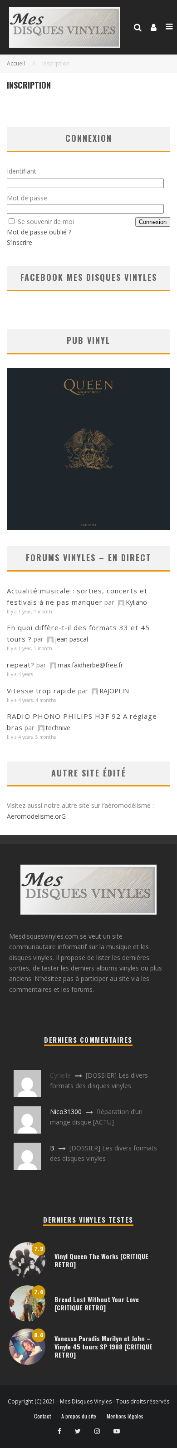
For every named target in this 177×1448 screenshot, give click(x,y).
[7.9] (27, 1276)
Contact (42, 1416)
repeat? (20, 664)
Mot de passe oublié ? (39, 232)
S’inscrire (19, 242)
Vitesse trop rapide (41, 690)
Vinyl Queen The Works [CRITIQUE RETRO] (101, 1260)
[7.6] (27, 1319)
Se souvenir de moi (46, 221)
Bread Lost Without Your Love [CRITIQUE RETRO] (96, 1303)
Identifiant (21, 171)
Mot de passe (27, 198)
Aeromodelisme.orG (36, 816)
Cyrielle (60, 1075)
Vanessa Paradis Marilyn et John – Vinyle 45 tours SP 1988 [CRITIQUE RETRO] (103, 1346)
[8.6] (27, 1362)
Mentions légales (125, 1416)
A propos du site (78, 1416)
